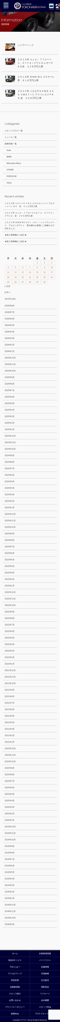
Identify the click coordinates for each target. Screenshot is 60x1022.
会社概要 (45, 1000)
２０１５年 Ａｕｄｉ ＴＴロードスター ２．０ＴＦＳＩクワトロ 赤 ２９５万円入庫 (29, 214)
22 (37, 277)
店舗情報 (45, 967)
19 (15, 277)
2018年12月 (10, 905)
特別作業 (15, 980)
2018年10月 (10, 918)
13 (23, 272)
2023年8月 (9, 540)
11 (8, 272)
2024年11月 (10, 442)
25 (8, 282)
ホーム (15, 953)
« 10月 (7, 286)
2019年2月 (9, 892)
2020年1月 (9, 820)
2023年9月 (9, 533)
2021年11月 (10, 677)
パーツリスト (45, 960)
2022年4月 (9, 644)
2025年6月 (9, 397)
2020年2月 (9, 813)
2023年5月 (9, 560)
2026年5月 (9, 325)
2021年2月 (9, 735)
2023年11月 (10, 520)
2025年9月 (9, 377)
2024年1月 (9, 507)
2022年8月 (9, 618)
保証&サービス (15, 960)
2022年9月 (9, 612)
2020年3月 (9, 807)
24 (52, 277)
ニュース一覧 (11, 137)
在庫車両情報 (45, 953)
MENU (6, 6)
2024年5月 (9, 481)
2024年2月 (9, 501)
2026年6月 (9, 319)
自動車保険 (15, 987)
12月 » (7, 292)
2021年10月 (10, 683)
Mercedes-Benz (14, 163)
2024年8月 (9, 462)
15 (37, 272)
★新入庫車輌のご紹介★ (16, 235)
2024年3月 (9, 494)
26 (15, 282)
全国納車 (45, 973)
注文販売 (45, 980)
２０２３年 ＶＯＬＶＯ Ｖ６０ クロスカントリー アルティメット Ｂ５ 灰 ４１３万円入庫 (30, 205)
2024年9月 (9, 455)
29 (37, 282)
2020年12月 (10, 748)
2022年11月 (10, 599)
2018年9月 (9, 924)
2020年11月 (10, 755)
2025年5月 (9, 403)
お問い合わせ (15, 1000)
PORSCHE (12, 176)
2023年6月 (9, 553)
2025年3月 (9, 416)
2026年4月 (9, 332)
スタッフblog (45, 1007)
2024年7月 (9, 468)
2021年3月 (9, 729)
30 (44, 282)
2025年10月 (10, 371)
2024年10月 (10, 449)
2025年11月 (10, 364)
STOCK (51, 9)
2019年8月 (9, 853)
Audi (9, 150)
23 (44, 277)
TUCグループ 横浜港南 (30, 6)
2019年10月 (10, 840)
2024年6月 (9, 475)
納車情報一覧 (11, 144)
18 (8, 277)
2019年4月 (9, 879)
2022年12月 (10, 592)
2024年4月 (9, 488)
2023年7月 (9, 546)
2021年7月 (9, 703)
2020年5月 (9, 794)
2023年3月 (9, 573)
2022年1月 (9, 664)
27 (23, 282)
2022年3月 (9, 651)
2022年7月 (9, 625)
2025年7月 (9, 390)
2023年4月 (9, 566)
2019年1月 (9, 898)
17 (52, 272)
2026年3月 (9, 338)
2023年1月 (9, 586)
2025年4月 (9, 410)
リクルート (45, 993)
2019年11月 (10, 833)
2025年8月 (9, 384)
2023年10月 (10, 527)
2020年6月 (9, 787)
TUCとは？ (15, 967)
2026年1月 (9, 351)
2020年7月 (9, 781)
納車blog (15, 1013)
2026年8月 (9, 306)
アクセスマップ (15, 973)
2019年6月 (9, 866)
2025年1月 (9, 429)
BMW (9, 157)
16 (44, 272)
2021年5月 (9, 716)
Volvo (9, 183)
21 (30, 277)
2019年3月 (9, 885)
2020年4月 (9, 800)
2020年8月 (9, 774)
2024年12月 (10, 436)
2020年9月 (9, 768)
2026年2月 (9, 345)
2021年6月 (9, 709)
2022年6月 (9, 631)
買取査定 (45, 987)
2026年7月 (9, 312)
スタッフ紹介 (15, 993)
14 (30, 272)
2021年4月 (9, 722)
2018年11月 (10, 911)
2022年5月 (9, 638)
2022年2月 (9, 657)
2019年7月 (9, 859)
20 (23, 277)
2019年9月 (9, 846)
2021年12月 (10, 670)
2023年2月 (9, 579)
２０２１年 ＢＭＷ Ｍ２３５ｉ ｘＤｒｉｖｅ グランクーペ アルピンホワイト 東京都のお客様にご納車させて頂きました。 (30, 225)
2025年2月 (9, 423)
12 (15, 272)
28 (30, 282)
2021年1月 (9, 742)
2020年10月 (10, 761)
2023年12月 (10, 514)
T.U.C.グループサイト (45, 1013)
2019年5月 (9, 872)
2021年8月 (9, 696)
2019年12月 (10, 826)
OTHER (10, 170)
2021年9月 (9, 690)
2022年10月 (10, 605)
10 (52, 267)
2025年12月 (10, 358)
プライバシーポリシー (15, 1007)
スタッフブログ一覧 (14, 131)
